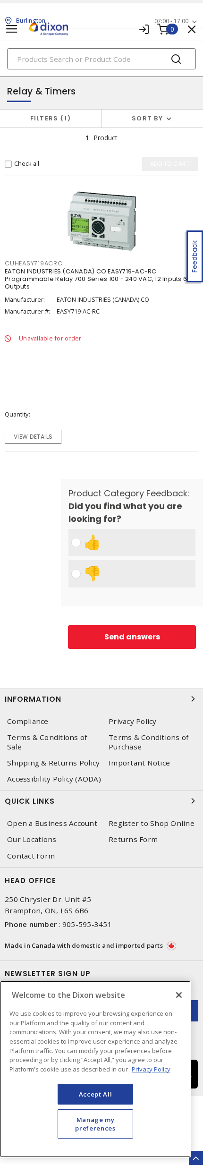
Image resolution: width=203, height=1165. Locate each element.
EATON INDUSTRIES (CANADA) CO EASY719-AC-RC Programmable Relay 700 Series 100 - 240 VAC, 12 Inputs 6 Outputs (96, 278)
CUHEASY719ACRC (34, 263)
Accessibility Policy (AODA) (54, 778)
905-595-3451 (87, 924)
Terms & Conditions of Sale (47, 742)
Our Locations (31, 839)
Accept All (95, 1094)
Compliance (28, 721)
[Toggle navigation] (12, 29)
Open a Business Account (52, 823)
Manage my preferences (95, 1123)
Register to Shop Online (152, 823)
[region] (95, 1069)
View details (33, 437)
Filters (49, 118)
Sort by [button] (147, 118)
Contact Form (31, 855)
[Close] (179, 995)
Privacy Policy (133, 721)
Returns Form (133, 839)
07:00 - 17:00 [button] (171, 21)
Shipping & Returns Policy (53, 762)
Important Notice (139, 762)
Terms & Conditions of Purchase (148, 742)
